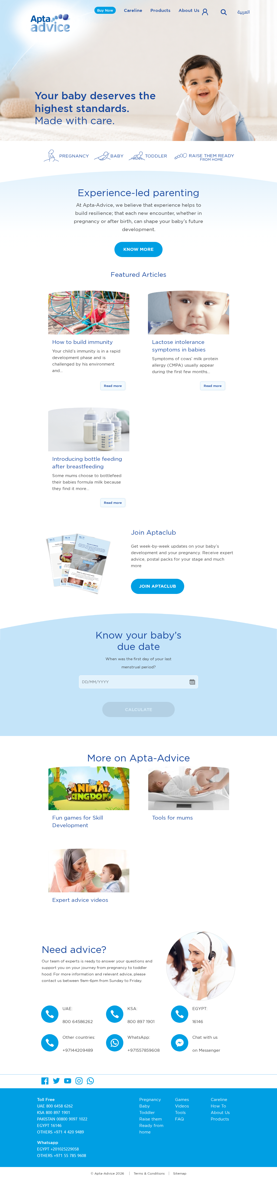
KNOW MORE (138, 249)
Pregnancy (150, 1099)
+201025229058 (65, 1149)
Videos (182, 1106)
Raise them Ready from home (151, 1125)
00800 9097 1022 (72, 1119)
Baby (144, 1106)
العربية (243, 12)
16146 (56, 1125)
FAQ (179, 1119)
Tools (180, 1112)
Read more (113, 385)
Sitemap (179, 1173)
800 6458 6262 (59, 1106)
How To (218, 1106)
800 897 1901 (58, 1112)
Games (182, 1099)
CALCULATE (138, 709)
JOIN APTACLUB (157, 586)
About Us (189, 10)
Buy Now (105, 10)
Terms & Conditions (149, 1173)
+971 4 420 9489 (69, 1132)
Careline (133, 10)
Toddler (147, 1112)
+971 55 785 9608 (70, 1155)
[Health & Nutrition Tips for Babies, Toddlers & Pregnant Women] (51, 23)
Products (160, 10)
